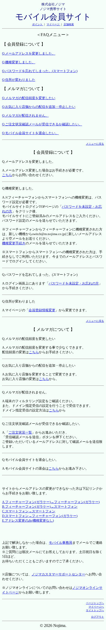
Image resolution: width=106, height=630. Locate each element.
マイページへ (96, 606)
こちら (7, 175)
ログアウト (97, 616)
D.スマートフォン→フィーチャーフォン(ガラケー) (39, 516)
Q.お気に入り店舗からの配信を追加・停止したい (38, 107)
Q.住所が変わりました (18, 80)
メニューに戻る (95, 143)
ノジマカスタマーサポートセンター (58, 574)
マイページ (53, 24)
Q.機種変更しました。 (18, 62)
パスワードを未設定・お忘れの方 (74, 283)
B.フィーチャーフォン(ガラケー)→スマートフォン (39, 506)
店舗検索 (69, 24)
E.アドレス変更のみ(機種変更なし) (28, 520)
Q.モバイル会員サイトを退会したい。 (30, 133)
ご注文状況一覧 (20, 432)
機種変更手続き (13, 243)
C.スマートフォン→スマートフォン (28, 511)
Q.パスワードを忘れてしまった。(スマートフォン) (39, 71)
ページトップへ (95, 603)
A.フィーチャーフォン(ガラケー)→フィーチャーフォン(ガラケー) (51, 502)
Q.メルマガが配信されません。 (25, 115)
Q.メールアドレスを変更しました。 (28, 53)
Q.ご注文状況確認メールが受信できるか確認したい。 (42, 124)
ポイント (37, 24)
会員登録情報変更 (42, 310)
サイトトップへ (95, 610)
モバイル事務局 (60, 543)
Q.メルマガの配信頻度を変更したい (28, 98)
